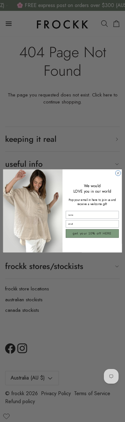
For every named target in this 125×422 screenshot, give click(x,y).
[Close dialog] (118, 173)
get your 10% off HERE (92, 234)
